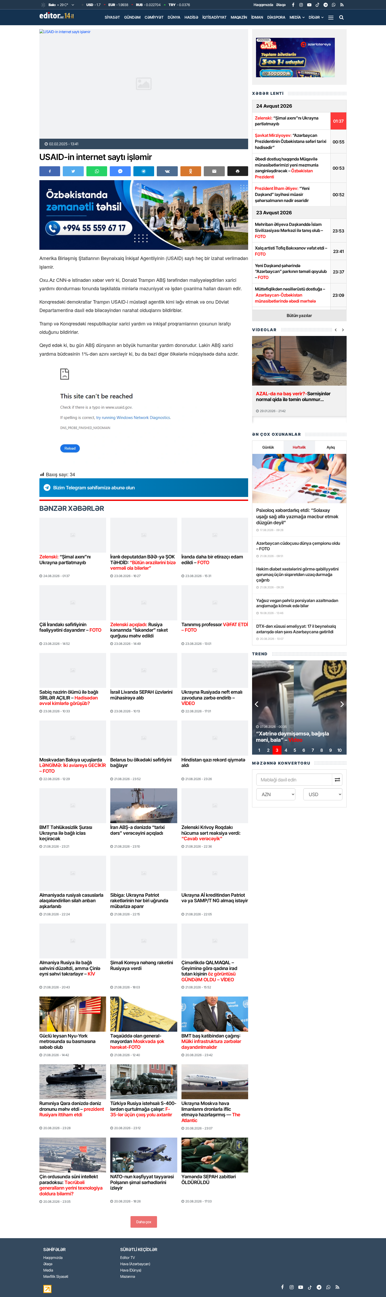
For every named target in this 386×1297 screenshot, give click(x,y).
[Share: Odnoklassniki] (190, 171)
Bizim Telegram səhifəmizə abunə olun (94, 487)
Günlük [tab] (268, 447)
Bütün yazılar (299, 315)
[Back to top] (371, 1282)
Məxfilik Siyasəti (55, 1277)
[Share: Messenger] (120, 171)
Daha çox (143, 1222)
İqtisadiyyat (214, 17)
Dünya (174, 17)
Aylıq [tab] (331, 447)
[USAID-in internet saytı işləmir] (143, 84)
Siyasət (112, 17)
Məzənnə (127, 1277)
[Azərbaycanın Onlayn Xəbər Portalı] (57, 15)
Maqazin (239, 17)
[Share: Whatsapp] (96, 171)
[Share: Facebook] (49, 171)
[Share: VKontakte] (167, 171)
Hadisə (191, 17)
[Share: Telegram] (143, 171)
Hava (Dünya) (130, 1270)
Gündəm (132, 17)
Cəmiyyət (154, 17)
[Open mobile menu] (331, 17)
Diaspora (276, 17)
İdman (257, 17)
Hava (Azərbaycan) (135, 1264)
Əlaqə (281, 4)
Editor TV (127, 1258)
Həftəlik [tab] (299, 447)
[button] (237, 171)
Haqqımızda (263, 4)
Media (295, 17)
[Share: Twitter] (73, 171)
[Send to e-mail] (214, 171)
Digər (314, 17)
